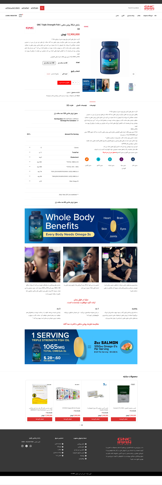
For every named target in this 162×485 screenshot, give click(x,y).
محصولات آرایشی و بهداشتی (12, 8)
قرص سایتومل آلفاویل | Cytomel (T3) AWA (124, 408)
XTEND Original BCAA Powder (71, 408)
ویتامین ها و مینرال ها (52, 96)
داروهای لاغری (25, 8)
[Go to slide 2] (80, 425)
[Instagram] (22, 446)
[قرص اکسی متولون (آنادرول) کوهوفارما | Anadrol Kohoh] (95, 394)
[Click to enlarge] (133, 74)
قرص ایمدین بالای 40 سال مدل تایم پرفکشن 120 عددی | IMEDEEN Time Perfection (40, 409)
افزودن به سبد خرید (64, 83)
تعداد (78, 62)
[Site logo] (149, 8)
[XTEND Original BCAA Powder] (67, 394)
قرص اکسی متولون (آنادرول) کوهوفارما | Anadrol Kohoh (97, 409)
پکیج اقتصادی (34, 8)
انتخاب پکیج (75, 71)
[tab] (93, 104)
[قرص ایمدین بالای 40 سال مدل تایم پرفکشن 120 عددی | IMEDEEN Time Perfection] (39, 394)
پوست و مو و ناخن (63, 96)
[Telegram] (26, 446)
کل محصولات (72, 96)
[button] (135, 85)
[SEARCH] (42, 8)
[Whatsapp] (31, 446)
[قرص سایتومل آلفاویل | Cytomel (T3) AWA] (123, 394)
